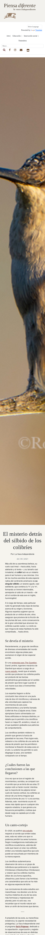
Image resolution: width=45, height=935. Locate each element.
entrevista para (24, 662)
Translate (38, 30)
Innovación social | (31, 36)
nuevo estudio (11, 671)
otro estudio (28, 830)
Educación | (17, 36)
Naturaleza (22, 41)
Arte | (8, 36)
